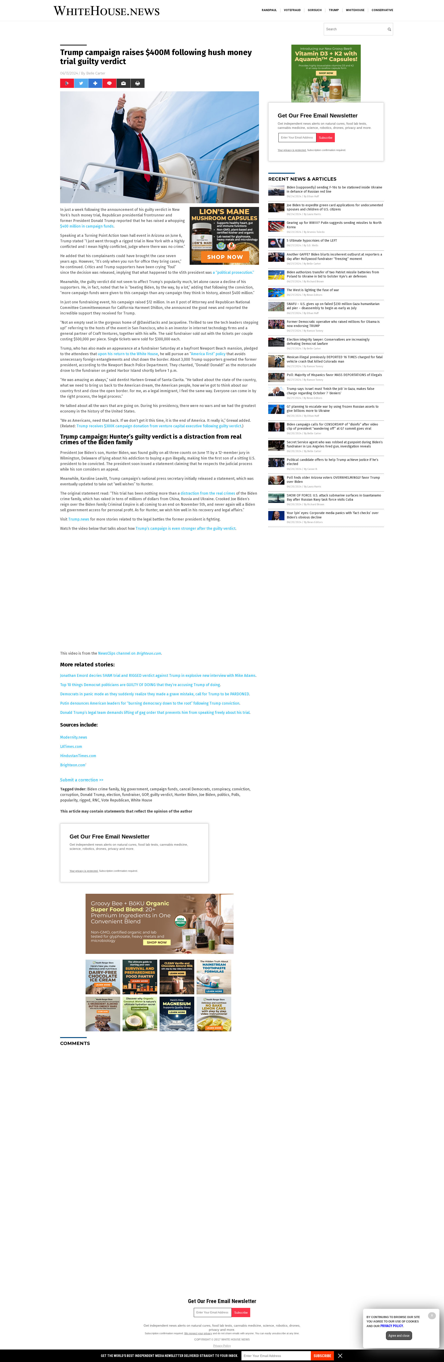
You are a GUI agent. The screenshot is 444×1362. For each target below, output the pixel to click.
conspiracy (221, 789)
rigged (84, 800)
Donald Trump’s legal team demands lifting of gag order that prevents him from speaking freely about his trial (155, 712)
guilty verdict (161, 794)
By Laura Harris (312, 214)
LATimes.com (71, 746)
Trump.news (78, 519)
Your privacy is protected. (84, 870)
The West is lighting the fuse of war (313, 290)
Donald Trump (92, 794)
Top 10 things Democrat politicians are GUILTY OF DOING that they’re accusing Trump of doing (140, 685)
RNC (95, 800)
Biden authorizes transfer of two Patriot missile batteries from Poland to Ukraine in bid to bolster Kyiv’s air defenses (333, 274)
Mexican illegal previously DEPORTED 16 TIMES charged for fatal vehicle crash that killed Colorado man (335, 359)
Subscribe (322, 1356)
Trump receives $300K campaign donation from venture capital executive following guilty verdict (159, 426)
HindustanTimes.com (78, 756)
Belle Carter (95, 73)
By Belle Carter (312, 263)
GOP (145, 794)
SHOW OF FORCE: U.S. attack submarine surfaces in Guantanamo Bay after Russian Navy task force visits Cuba (334, 497)
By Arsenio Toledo (314, 232)
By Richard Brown (314, 281)
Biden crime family (103, 789)
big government (134, 789)
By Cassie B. (311, 469)
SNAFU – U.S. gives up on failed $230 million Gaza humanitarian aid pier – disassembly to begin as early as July (333, 306)
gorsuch (315, 10)
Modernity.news (73, 737)
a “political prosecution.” (233, 272)
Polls (235, 794)
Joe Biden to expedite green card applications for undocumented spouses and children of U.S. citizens (335, 207)
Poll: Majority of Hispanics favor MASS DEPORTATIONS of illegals (334, 375)
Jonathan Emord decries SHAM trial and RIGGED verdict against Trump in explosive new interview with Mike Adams (158, 675)
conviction (241, 789)
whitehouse (355, 10)
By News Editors (313, 294)
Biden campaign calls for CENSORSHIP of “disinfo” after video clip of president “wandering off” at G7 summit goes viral (332, 426)
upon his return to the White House (128, 354)
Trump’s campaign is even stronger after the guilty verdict (185, 528)
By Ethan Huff (311, 196)
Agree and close (399, 1335)
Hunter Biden (185, 794)
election (113, 794)
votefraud (292, 10)
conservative (382, 10)
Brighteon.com (72, 765)
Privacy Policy (222, 1345)
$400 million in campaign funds (87, 226)
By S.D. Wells (311, 245)
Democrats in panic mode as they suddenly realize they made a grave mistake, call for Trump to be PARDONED (154, 694)
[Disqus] (159, 1107)
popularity (68, 800)
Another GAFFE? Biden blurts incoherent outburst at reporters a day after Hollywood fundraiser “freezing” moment (334, 257)
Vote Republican (115, 800)
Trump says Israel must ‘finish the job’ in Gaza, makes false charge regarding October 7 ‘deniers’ (330, 391)
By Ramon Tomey (313, 330)
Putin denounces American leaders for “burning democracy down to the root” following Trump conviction (149, 703)
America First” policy (208, 354)
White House (141, 800)
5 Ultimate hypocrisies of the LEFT (312, 241)
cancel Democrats (194, 789)
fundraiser (131, 794)
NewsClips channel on (129, 653)
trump (334, 10)
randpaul (269, 10)
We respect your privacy (198, 1333)
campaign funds (164, 789)
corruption (69, 794)
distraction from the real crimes (208, 493)
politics (223, 794)
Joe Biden (207, 794)
